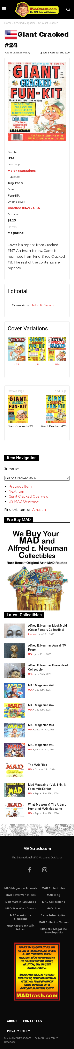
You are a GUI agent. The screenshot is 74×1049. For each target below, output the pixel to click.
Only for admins (19, 448)
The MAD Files (37, 764)
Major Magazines (22, 171)
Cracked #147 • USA (24, 208)
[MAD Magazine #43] (14, 690)
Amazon (39, 510)
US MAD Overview (24, 501)
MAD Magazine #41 (41, 725)
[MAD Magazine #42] (14, 710)
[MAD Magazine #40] (14, 750)
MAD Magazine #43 (41, 685)
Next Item (17, 491)
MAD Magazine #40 (41, 745)
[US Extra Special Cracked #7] (57, 360)
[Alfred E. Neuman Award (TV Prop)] (14, 650)
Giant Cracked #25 (53, 426)
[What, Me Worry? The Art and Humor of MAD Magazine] (14, 809)
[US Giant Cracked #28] (37, 360)
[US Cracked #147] (16, 360)
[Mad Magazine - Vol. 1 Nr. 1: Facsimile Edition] (14, 790)
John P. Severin (43, 305)
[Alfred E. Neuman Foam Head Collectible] (14, 670)
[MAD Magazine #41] (14, 730)
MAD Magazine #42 (41, 705)
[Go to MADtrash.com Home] (37, 9)
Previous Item (20, 486)
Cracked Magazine (25, 23)
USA (16, 364)
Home (8, 23)
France (32, 634)
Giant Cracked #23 (20, 426)
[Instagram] (44, 870)
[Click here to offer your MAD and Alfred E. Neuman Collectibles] (37, 609)
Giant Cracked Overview (28, 496)
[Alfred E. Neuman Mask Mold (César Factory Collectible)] (14, 631)
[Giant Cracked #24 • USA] (37, 101)
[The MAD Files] (14, 770)
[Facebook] (29, 870)
